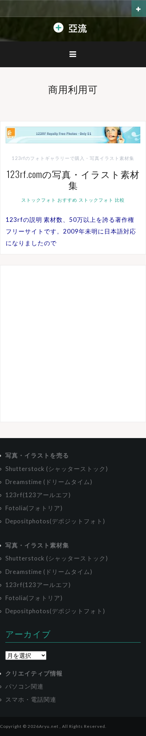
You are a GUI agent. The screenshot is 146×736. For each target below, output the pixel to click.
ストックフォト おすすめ (49, 200)
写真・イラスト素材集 (37, 545)
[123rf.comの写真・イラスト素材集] (73, 134)
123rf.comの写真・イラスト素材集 (73, 179)
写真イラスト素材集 (112, 158)
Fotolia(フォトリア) (34, 508)
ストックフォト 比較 (102, 200)
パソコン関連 (24, 686)
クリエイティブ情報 (34, 673)
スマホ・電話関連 (30, 699)
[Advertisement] (73, 343)
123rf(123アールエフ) (38, 495)
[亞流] (58, 29)
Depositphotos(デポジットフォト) (55, 521)
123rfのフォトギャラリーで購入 (48, 158)
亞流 (78, 27)
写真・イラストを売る (37, 455)
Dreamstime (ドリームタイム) (48, 481)
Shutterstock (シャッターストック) (56, 468)
